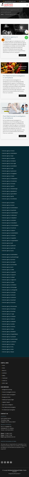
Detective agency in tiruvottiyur (9, 308)
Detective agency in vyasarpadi (9, 336)
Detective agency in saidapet (8, 277)
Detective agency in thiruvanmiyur (9, 306)
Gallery (3, 375)
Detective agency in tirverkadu (8, 311)
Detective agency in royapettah (9, 272)
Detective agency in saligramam (9, 279)
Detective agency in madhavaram (9, 215)
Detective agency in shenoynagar (9, 287)
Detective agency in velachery (8, 326)
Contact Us (4, 380)
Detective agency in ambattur (8, 158)
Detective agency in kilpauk (8, 351)
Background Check (6, 397)
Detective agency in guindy (8, 196)
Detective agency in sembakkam (9, 284)
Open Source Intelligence (7, 404)
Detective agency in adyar (7, 155)
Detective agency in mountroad (9, 227)
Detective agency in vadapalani (9, 321)
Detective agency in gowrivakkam (9, 193)
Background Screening (7, 389)
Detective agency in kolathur (8, 202)
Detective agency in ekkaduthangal (9, 188)
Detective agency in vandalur (8, 324)
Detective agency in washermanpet (10, 339)
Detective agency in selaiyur (8, 282)
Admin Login (5, 383)
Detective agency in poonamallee (9, 264)
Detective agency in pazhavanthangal (10, 257)
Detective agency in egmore (8, 186)
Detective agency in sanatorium (9, 297)
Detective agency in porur (7, 267)
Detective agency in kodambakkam (9, 254)
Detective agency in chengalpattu (9, 173)
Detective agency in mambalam (9, 220)
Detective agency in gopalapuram (9, 191)
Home (2, 14)
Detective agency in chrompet (8, 183)
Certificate (4, 373)
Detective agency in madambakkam (10, 212)
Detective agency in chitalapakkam (9, 178)
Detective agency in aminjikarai (9, 160)
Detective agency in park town (8, 248)
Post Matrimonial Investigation (9, 407)
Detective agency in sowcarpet (9, 292)
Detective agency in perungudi (8, 262)
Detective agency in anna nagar (9, 163)
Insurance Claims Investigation (8, 394)
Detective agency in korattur (8, 205)
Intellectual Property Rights (8, 399)
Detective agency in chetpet (8, 176)
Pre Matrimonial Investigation (8, 409)
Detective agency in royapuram (9, 274)
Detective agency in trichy (7, 346)
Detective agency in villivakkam (9, 331)
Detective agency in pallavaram (9, 245)
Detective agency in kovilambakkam (10, 207)
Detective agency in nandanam (9, 235)
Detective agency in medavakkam (9, 222)
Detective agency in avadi (7, 168)
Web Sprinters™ (17, 473)
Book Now (22, 55)
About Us (4, 370)
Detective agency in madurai (8, 344)
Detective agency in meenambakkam (10, 225)
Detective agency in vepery (8, 329)
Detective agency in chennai (8, 150)
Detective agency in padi (7, 243)
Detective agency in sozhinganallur (9, 289)
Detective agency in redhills (8, 269)
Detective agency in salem (8, 349)
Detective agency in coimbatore (9, 341)
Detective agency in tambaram (9, 294)
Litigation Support (6, 402)
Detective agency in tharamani (8, 302)
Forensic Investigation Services (9, 392)
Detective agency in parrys (8, 250)
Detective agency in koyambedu (9, 210)
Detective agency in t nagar (8, 313)
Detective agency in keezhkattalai (9, 198)
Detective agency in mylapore (8, 230)
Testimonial (4, 378)
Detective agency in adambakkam (9, 153)
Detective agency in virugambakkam (10, 334)
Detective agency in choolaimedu (9, 181)
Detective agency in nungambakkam (10, 240)
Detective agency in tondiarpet (9, 316)
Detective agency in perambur (8, 259)
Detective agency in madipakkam (9, 217)
